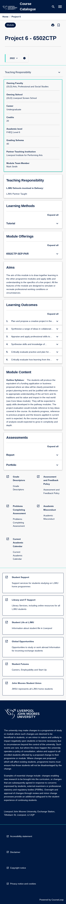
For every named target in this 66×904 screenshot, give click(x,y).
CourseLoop (58, 899)
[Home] (9, 8)
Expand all (52, 215)
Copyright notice (18, 868)
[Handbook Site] (22, 714)
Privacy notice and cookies (23, 883)
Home (5, 16)
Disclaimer (15, 852)
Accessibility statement (21, 836)
